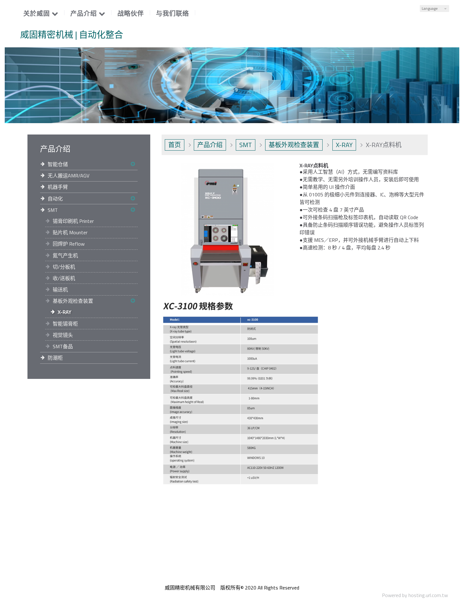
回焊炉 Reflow (69, 244)
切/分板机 (64, 267)
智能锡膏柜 (65, 323)
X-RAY (64, 312)
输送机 (60, 289)
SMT (53, 210)
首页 (174, 145)
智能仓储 (58, 164)
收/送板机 (64, 278)
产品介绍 (210, 145)
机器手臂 (58, 187)
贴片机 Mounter (70, 232)
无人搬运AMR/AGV (68, 175)
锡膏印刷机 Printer (73, 221)
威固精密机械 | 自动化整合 (71, 35)
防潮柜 (55, 358)
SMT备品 (63, 346)
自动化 (55, 198)
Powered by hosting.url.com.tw (415, 595)
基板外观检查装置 (73, 301)
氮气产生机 (65, 255)
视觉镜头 (63, 335)
